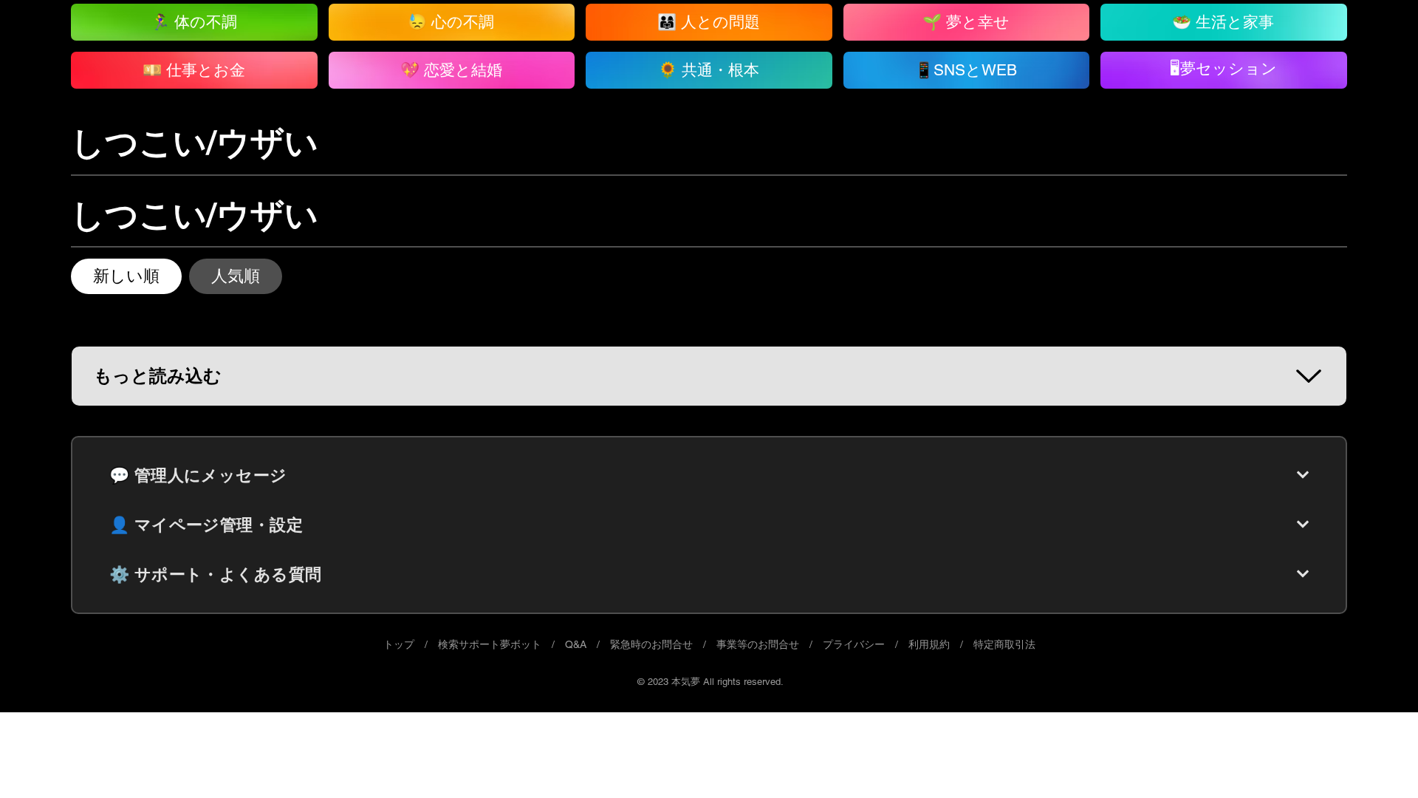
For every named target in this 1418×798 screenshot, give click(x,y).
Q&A (575, 644)
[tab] (126, 276)
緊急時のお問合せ (651, 644)
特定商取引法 (1004, 644)
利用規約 (929, 644)
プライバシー (854, 644)
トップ (398, 644)
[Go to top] (1377, 764)
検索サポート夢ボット (489, 644)
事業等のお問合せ (757, 644)
